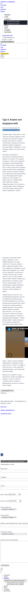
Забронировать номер (7, 41)
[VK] (2, 454)
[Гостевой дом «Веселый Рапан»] (3, 11)
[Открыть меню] (2, 56)
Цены (6, 26)
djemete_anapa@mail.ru (8, 410)
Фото (6, 28)
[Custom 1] (4, 454)
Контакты (7, 32)
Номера (6, 578)
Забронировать (5, 53)
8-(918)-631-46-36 (6, 413)
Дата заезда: (4, 494)
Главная (7, 14)
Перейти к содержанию (8, 1)
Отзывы (7, 30)
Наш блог (3, 406)
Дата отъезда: (5, 501)
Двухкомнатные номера (13, 23)
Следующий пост (7, 390)
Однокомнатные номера (13, 21)
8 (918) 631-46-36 (7, 35)
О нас (6, 17)
